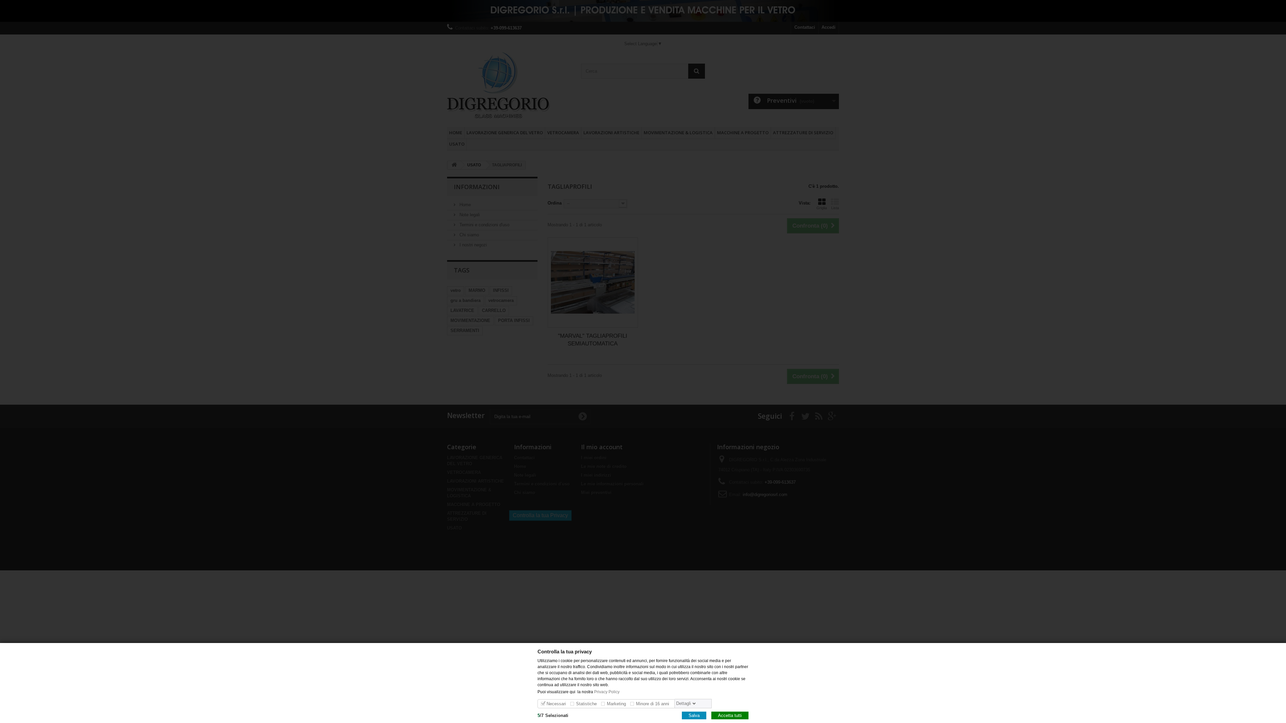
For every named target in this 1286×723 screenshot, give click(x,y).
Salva (694, 715)
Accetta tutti (730, 715)
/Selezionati (553, 715)
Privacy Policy (607, 691)
